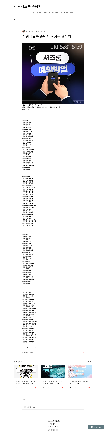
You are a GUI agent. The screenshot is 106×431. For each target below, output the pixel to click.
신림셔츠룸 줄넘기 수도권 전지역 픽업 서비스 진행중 (52, 382)
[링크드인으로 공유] (31, 347)
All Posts (16, 20)
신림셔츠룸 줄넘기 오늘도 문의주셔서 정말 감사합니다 (25, 382)
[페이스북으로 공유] (23, 347)
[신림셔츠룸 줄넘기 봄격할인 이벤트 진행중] (80, 371)
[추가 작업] (83, 31)
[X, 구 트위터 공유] (27, 347)
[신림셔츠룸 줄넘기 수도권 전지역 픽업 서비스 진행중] (53, 371)
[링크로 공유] (35, 347)
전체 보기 (89, 361)
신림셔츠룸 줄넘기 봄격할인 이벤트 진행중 (79, 382)
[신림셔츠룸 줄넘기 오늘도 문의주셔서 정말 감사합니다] (26, 371)
